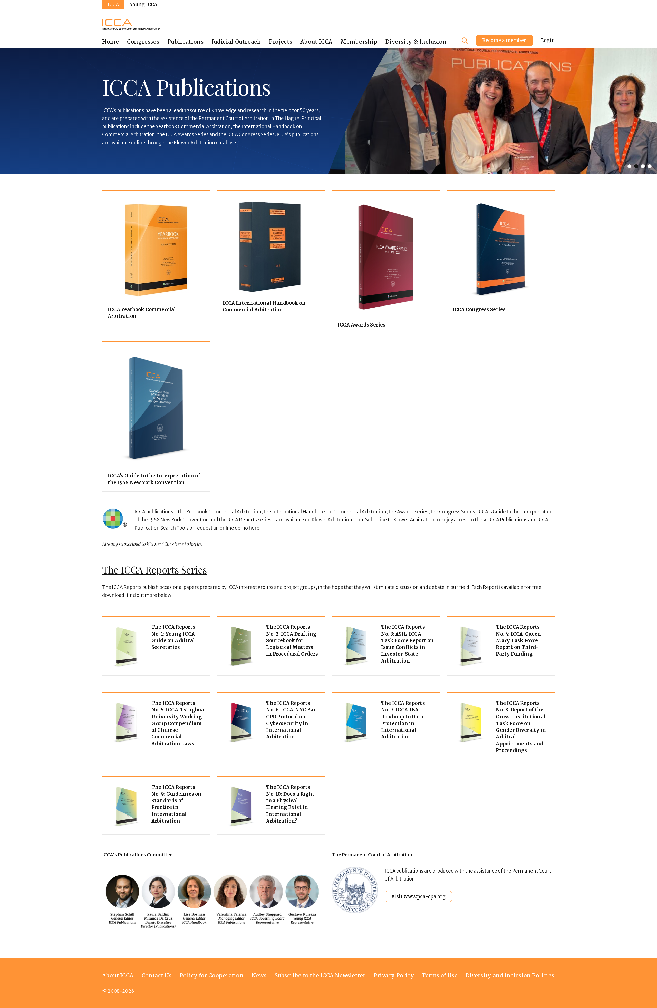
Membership (359, 41)
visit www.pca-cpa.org (419, 897)
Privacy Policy (394, 975)
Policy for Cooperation (212, 975)
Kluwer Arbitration (194, 143)
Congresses (143, 41)
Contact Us (157, 975)
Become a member (504, 40)
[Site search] (464, 40)
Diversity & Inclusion (416, 41)
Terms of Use (440, 975)
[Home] (131, 24)
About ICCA (316, 41)
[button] (373, 111)
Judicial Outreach (236, 41)
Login (548, 40)
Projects (280, 41)
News (259, 975)
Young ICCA (144, 4)
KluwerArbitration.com (337, 520)
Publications (185, 41)
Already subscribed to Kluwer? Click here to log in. (152, 544)
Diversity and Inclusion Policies (510, 975)
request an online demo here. (228, 528)
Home (110, 41)
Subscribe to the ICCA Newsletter (320, 975)
